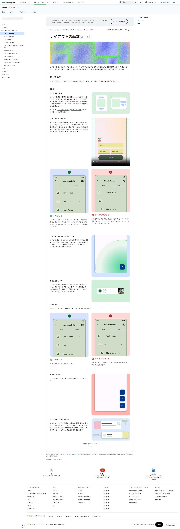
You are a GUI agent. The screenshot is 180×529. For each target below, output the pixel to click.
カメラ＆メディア (58, 499)
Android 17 (107, 490)
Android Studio (165, 2)
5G (54, 505)
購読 (159, 524)
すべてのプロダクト (98, 516)
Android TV (81, 502)
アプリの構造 (54, 81)
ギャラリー (22, 12)
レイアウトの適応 (63, 110)
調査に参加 (158, 499)
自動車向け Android (84, 499)
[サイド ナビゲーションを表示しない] (22, 525)
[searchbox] (12, 18)
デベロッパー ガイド (135, 493)
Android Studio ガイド (135, 490)
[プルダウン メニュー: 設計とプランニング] (48, 2)
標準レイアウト (76, 110)
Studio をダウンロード (135, 499)
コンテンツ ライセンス (78, 454)
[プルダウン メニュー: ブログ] (86, 2)
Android (29, 490)
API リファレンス (134, 496)
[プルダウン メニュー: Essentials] (29, 2)
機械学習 (55, 493)
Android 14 (107, 499)
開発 (54, 2)
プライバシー (57, 502)
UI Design (6, 7)
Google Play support (160, 496)
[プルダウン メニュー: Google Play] (73, 2)
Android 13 (107, 502)
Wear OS (81, 493)
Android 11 (107, 508)
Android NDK (133, 502)
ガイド (12, 12)
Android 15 (107, 496)
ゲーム (55, 490)
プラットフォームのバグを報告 (164, 490)
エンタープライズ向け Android (36, 493)
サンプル (34, 12)
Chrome (59, 516)
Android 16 (107, 493)
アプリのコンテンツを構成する (70, 81)
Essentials (23, 2)
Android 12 (107, 505)
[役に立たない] (128, 29)
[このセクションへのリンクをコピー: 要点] (56, 89)
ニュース (30, 502)
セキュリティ (31, 496)
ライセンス (40, 524)
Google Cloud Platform (82, 516)
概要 (3, 12)
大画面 (80, 490)
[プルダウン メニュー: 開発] (58, 2)
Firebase (68, 516)
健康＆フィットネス (59, 496)
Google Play (67, 2)
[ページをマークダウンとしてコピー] (88, 37)
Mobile (16, 7)
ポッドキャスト (32, 508)
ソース (29, 499)
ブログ (82, 2)
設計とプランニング (40, 2)
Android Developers (55, 30)
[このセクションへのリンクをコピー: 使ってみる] (63, 77)
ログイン (175, 2)
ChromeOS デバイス (84, 496)
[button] (12, 24)
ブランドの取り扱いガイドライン (55, 524)
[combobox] (128, 2)
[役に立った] (125, 29)
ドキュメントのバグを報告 (162, 493)
